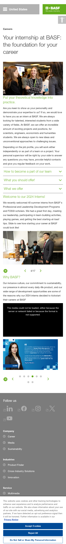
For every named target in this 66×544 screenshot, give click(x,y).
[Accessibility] (62, 20)
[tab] (20, 376)
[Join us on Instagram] (36, 410)
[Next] (41, 271)
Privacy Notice (11, 519)
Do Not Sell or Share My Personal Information (33, 540)
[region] (33, 520)
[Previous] (25, 271)
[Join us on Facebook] (22, 410)
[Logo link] (52, 9)
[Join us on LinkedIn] (8, 410)
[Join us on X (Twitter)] (50, 410)
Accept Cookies (33, 526)
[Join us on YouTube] (7, 420)
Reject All (33, 533)
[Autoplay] (5, 271)
